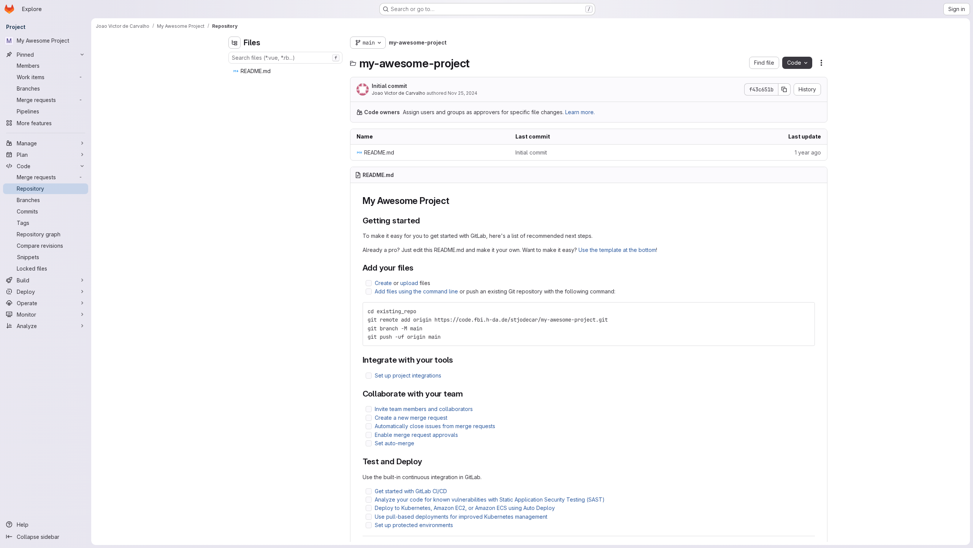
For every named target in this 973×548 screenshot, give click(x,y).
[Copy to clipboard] (806, 311)
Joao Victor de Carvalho (398, 93)
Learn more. (580, 112)
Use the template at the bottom (617, 250)
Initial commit (389, 86)
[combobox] (285, 58)
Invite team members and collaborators (424, 409)
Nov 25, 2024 (462, 93)
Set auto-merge (394, 443)
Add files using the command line (416, 291)
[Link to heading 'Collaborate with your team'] (467, 393)
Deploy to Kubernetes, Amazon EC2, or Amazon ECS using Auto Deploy (465, 508)
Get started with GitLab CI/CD (411, 491)
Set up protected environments (414, 525)
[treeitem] (286, 71)
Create (383, 283)
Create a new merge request (411, 417)
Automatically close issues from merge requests (435, 426)
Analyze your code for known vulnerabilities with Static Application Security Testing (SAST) (490, 499)
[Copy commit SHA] (784, 89)
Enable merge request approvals (416, 435)
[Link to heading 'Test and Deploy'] (426, 461)
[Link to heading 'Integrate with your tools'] (457, 360)
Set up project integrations (408, 375)
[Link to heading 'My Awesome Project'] (454, 200)
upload (409, 283)
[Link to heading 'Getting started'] (424, 220)
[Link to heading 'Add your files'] (418, 267)
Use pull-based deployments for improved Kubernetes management (461, 516)
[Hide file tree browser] (234, 43)
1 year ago (808, 152)
